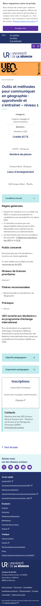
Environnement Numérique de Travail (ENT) (17, 485)
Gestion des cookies (18, 595)
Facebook (17, 467)
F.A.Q (18, 240)
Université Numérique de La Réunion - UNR (17, 498)
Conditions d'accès (13, 198)
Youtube (29, 467)
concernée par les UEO (11, 264)
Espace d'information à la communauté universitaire (20, 494)
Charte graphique (7, 539)
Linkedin (10, 467)
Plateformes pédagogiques (10, 516)
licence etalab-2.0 (12, 603)
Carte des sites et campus (10, 525)
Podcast (5, 529)
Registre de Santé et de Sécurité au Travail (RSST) (18, 555)
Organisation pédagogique (17, 369)
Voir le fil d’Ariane (7, 79)
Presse (4, 551)
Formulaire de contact (14, 427)
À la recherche (15, 41)
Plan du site (18, 587)
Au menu (13, 38)
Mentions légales (25, 591)
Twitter (4, 467)
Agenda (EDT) (7, 481)
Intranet (5, 543)
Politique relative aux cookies (25, 21)
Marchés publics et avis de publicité (13, 547)
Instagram (23, 467)
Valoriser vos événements (10, 490)
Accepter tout (20, 28)
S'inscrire (20, 400)
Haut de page (11, 447)
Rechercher (33, 46)
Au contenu (14, 35)
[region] (20, 16)
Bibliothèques (6, 520)
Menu (38, 46)
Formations (5, 512)
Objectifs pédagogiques (15, 357)
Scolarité (5, 508)
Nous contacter (7, 587)
